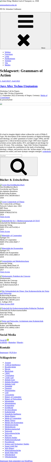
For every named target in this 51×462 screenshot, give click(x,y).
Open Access (5, 217)
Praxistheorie (9, 442)
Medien (7, 65)
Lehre (7, 56)
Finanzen (8, 388)
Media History (10, 416)
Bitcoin (7, 369)
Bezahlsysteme (10, 367)
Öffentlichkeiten (11, 457)
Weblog (8, 52)
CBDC (7, 373)
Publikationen (10, 59)
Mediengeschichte (11, 425)
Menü (43, 48)
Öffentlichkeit (10, 455)
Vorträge (8, 61)
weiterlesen (46, 151)
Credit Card (9, 378)
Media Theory (10, 420)
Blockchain (9, 371)
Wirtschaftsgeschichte (13, 450)
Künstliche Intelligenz (13, 414)
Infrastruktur (9, 401)
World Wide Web (11, 453)
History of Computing (13, 397)
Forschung (9, 54)
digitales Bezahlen (11, 382)
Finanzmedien (10, 390)
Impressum (4, 353)
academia (3, 342)
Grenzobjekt (9, 395)
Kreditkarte (9, 408)
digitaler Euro (10, 380)
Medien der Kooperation (14, 423)
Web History (9, 448)
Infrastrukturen (10, 403)
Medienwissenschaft (12, 429)
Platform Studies (11, 438)
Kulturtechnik (10, 412)
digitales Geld (10, 384)
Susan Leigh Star (11, 446)
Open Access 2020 (7, 304)
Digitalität (8, 386)
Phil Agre (8, 435)
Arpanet (8, 363)
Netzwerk (8, 431)
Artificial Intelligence (13, 365)
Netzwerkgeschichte (12, 433)
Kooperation (9, 405)
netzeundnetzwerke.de (8, 5)
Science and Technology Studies (17, 444)
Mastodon (12, 342)
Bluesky (20, 342)
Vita (6, 63)
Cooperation (9, 375)
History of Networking (13, 399)
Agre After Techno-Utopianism (19, 86)
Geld (6, 393)
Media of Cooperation (13, 418)
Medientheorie (10, 427)
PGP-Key (13, 353)
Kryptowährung (11, 410)
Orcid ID (3, 340)
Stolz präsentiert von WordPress (20, 461)
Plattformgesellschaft (12, 440)
